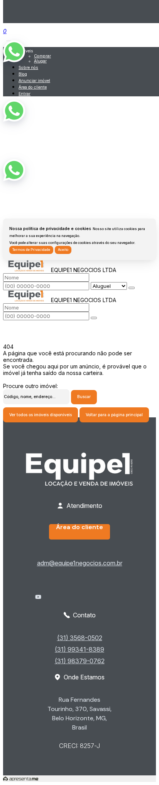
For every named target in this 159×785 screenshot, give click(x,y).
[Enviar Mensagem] (94, 318)
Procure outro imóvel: (30, 386)
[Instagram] (79, 603)
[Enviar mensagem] (132, 288)
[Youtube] (79, 597)
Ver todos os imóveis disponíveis (40, 414)
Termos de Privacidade (31, 250)
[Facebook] (79, 591)
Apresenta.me (20, 778)
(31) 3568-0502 (79, 638)
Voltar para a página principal (114, 414)
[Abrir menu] (8, 38)
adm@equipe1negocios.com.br (79, 563)
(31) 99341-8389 (79, 649)
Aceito (63, 250)
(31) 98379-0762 (80, 661)
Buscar (84, 396)
